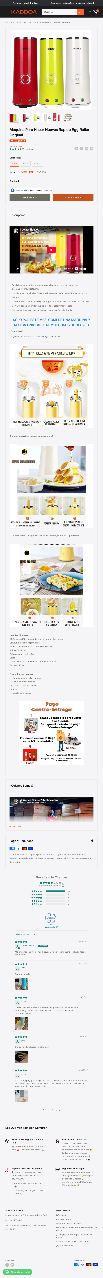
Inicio (7, 22)
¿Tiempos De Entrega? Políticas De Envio (74, 1236)
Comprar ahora (73, 197)
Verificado (50, 927)
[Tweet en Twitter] (86, 148)
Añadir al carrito (30, 197)
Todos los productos (22, 22)
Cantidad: (14, 181)
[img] (21, 942)
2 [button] (48, 1110)
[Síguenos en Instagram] (12, 1265)
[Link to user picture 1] (21, 984)
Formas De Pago (64, 1219)
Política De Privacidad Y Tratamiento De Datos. (76, 1229)
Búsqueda (61, 1215)
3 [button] (52, 1110)
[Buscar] (80, 12)
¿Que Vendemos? (65, 1245)
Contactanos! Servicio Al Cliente (72, 1241)
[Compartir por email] (91, 148)
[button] (16, 149)
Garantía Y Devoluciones (68, 1223)
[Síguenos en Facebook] (7, 1265)
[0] (95, 12)
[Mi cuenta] (90, 11)
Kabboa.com (16, 146)
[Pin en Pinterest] (81, 148)
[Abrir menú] (6, 12)
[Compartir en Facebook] (76, 148)
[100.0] (50, 918)
